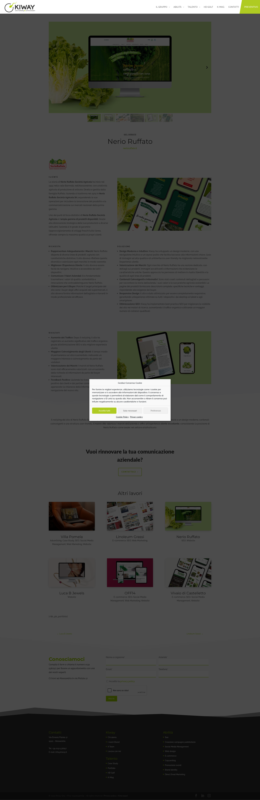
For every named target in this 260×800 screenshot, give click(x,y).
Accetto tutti (104, 410)
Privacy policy (136, 417)
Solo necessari (130, 410)
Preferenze (156, 410)
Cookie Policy (122, 417)
